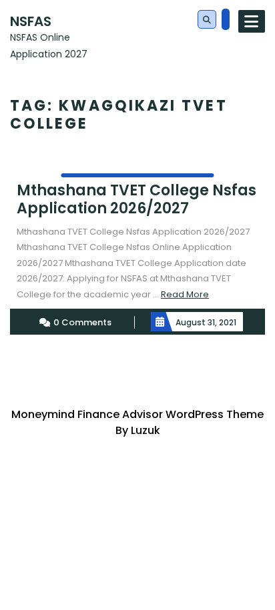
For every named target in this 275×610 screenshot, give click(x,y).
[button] (207, 20)
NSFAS (30, 21)
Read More (185, 294)
